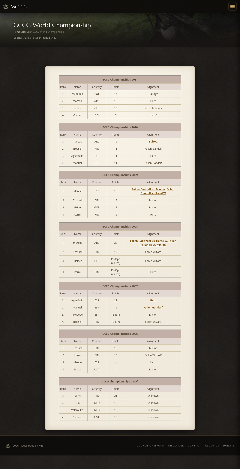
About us (212, 445)
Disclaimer (176, 445)
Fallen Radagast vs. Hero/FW (148, 241)
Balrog (153, 141)
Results (26, 31)
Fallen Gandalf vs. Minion (148, 189)
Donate (228, 445)
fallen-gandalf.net (45, 37)
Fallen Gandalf (153, 307)
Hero (153, 300)
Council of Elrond (150, 445)
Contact (194, 445)
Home (17, 31)
